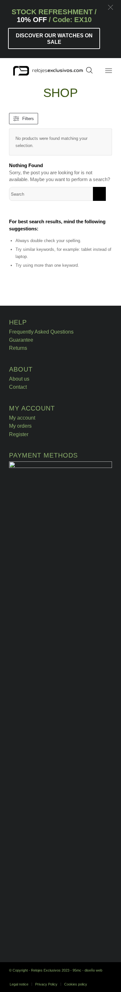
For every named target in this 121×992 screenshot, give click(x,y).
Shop (60, 93)
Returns (18, 348)
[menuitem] (19, 984)
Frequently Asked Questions (41, 332)
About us (19, 379)
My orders (20, 426)
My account (22, 418)
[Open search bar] (89, 72)
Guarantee (21, 340)
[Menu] (108, 71)
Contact (18, 387)
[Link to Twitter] (107, 977)
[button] (110, 7)
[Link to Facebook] (97, 977)
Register (18, 434)
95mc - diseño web (87, 970)
